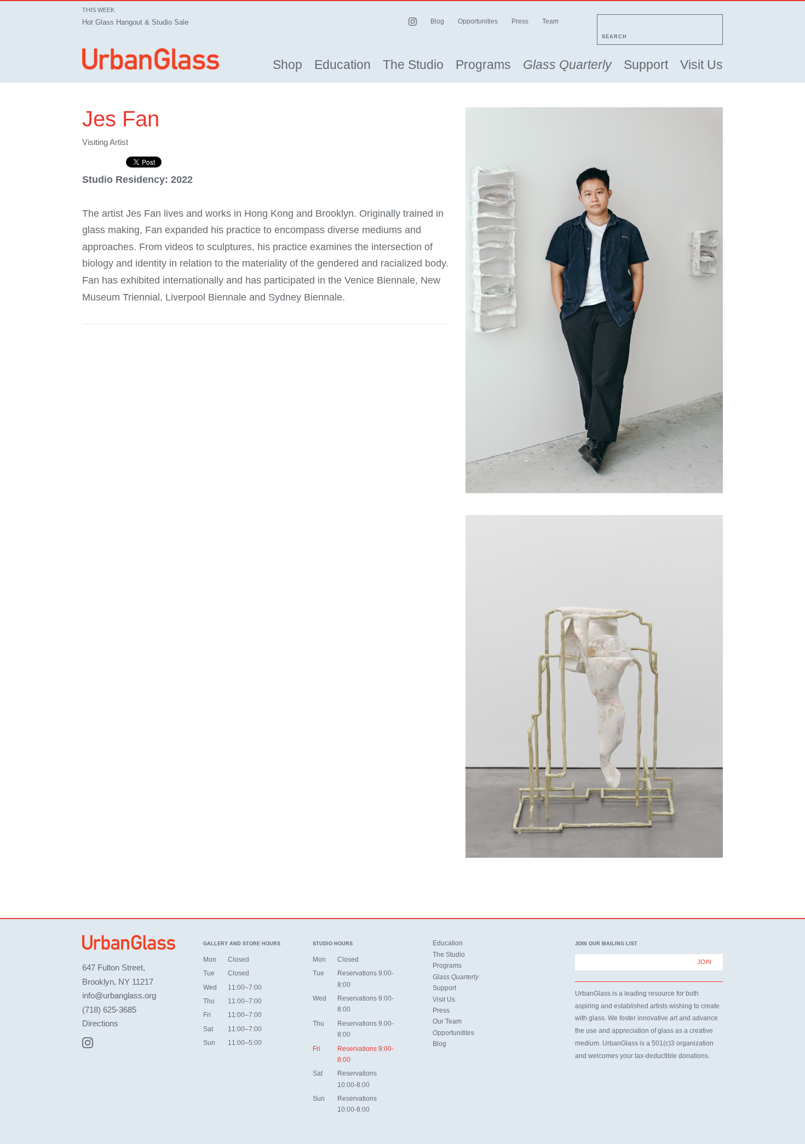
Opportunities (478, 21)
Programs (483, 65)
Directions (100, 1023)
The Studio (413, 65)
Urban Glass (150, 59)
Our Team (447, 1021)
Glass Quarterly (567, 65)
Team (550, 21)
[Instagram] (87, 1042)
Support (646, 65)
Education (342, 65)
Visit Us (701, 65)
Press (519, 21)
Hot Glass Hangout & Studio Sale (135, 22)
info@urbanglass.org (119, 995)
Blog (437, 21)
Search (614, 36)
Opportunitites (453, 1033)
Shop (287, 65)
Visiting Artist (105, 142)
